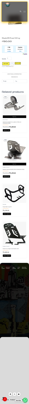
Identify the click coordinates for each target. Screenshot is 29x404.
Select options (7, 213)
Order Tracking (14, 268)
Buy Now (6, 63)
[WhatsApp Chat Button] (25, 400)
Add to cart (17, 63)
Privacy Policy (18, 268)
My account (3, 268)
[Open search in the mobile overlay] (20, 11)
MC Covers (11, 66)
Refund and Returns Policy (24, 268)
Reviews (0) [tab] (14, 76)
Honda (7, 66)
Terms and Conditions (8, 268)
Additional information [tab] (14, 74)
